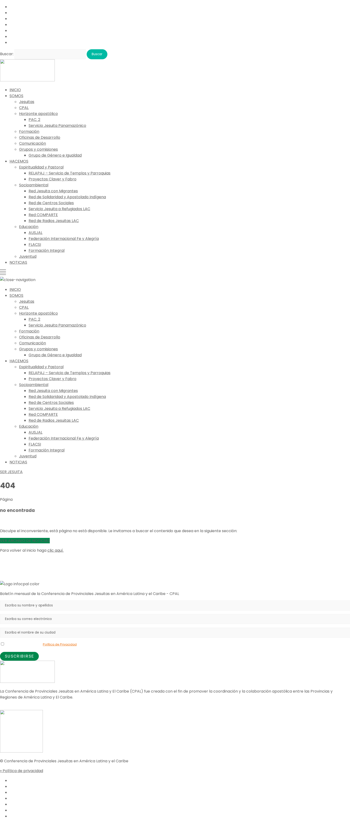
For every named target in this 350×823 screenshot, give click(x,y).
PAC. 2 (34, 119)
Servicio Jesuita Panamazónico (57, 125)
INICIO (15, 90)
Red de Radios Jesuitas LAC (54, 220)
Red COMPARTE (43, 215)
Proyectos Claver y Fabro (52, 179)
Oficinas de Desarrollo (39, 137)
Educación (28, 226)
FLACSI (35, 244)
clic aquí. (55, 550)
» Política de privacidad (21, 770)
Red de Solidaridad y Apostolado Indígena (67, 197)
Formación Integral (47, 250)
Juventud (27, 256)
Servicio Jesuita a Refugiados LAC (59, 209)
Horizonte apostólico (38, 113)
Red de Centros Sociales (51, 203)
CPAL (24, 107)
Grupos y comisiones (38, 149)
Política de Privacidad (60, 644)
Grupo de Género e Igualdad (55, 155)
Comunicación (32, 143)
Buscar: (7, 54)
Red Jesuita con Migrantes (53, 191)
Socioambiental (33, 185)
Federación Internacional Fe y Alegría (64, 238)
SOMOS (16, 96)
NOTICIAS (18, 262)
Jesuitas (26, 101)
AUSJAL (35, 232)
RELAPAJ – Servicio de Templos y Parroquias (69, 173)
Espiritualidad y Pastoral (41, 167)
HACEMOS (19, 161)
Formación (29, 131)
